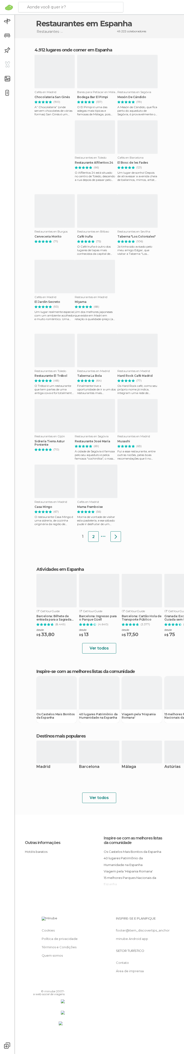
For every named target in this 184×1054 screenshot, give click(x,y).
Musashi (123, 441)
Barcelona (89, 767)
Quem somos (52, 955)
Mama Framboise (90, 507)
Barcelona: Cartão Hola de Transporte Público (141, 618)
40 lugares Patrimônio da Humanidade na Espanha (98, 716)
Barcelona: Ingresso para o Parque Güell (98, 618)
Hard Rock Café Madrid (135, 375)
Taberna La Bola (89, 375)
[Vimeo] (55, 984)
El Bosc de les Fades (132, 162)
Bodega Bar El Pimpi (92, 97)
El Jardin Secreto (47, 302)
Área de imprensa (130, 971)
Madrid (43, 767)
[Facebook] (42, 984)
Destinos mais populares (61, 736)
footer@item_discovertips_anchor (143, 930)
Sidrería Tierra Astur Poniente (49, 443)
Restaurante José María (92, 441)
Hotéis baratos (36, 852)
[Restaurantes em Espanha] (115, 536)
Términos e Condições (59, 947)
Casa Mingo (43, 507)
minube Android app (132, 939)
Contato (122, 963)
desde (40, 630)
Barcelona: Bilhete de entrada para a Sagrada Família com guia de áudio (53, 618)
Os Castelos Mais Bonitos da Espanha (55, 716)
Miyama (80, 302)
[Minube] (9, 7)
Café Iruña (85, 236)
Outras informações (42, 842)
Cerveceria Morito (48, 236)
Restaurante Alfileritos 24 (94, 162)
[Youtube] (61, 984)
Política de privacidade (60, 939)
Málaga (129, 767)
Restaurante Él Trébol (50, 375)
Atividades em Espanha (60, 569)
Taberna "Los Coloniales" (136, 236)
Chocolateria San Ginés (52, 97)
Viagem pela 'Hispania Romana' (139, 716)
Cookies (48, 930)
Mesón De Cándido (131, 97)
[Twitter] (49, 984)
